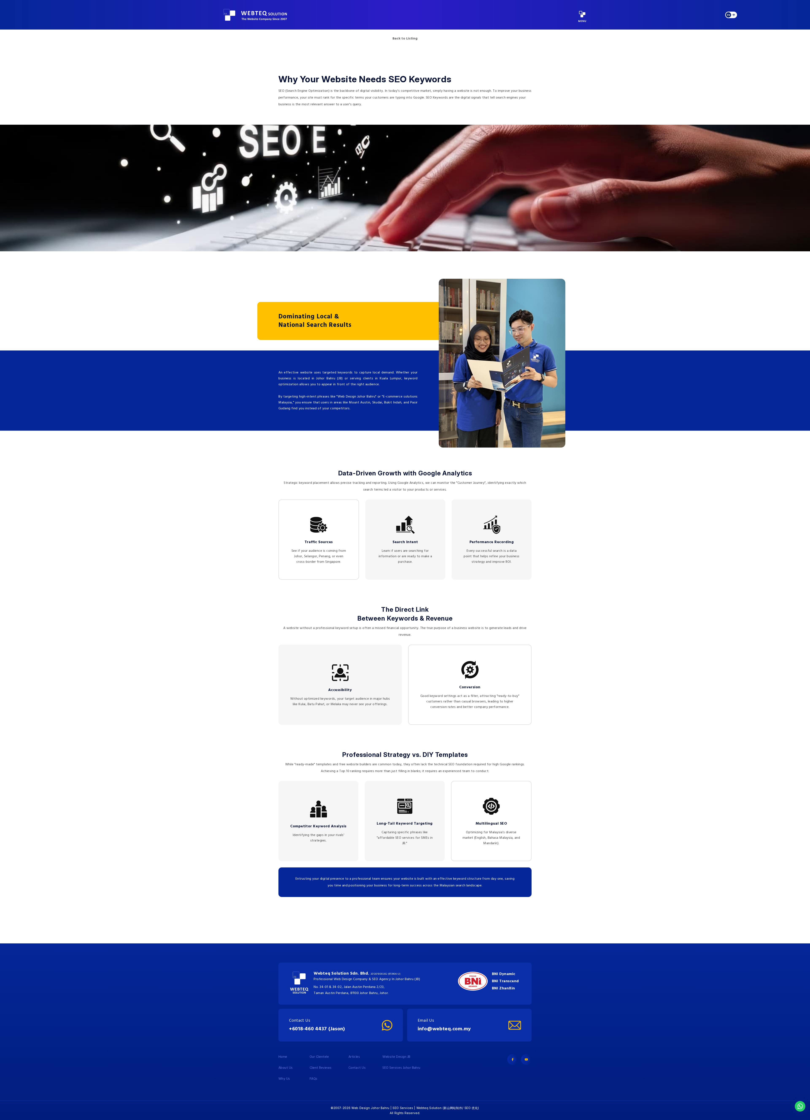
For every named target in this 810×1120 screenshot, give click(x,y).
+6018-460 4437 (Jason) (317, 1029)
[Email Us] (514, 1025)
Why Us (284, 1079)
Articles (354, 1057)
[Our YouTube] (526, 1059)
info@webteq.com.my (444, 1029)
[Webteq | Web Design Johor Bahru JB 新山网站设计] (255, 15)
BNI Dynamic (503, 974)
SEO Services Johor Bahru (401, 1068)
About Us (285, 1068)
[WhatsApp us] (800, 1106)
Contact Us (357, 1068)
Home (282, 1057)
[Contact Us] (387, 1025)
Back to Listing (405, 38)
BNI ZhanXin (503, 988)
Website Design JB (396, 1057)
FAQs (313, 1079)
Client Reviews (321, 1068)
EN (728, 15)
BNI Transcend (505, 981)
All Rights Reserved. (405, 1113)
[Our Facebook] (512, 1059)
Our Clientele (319, 1057)
